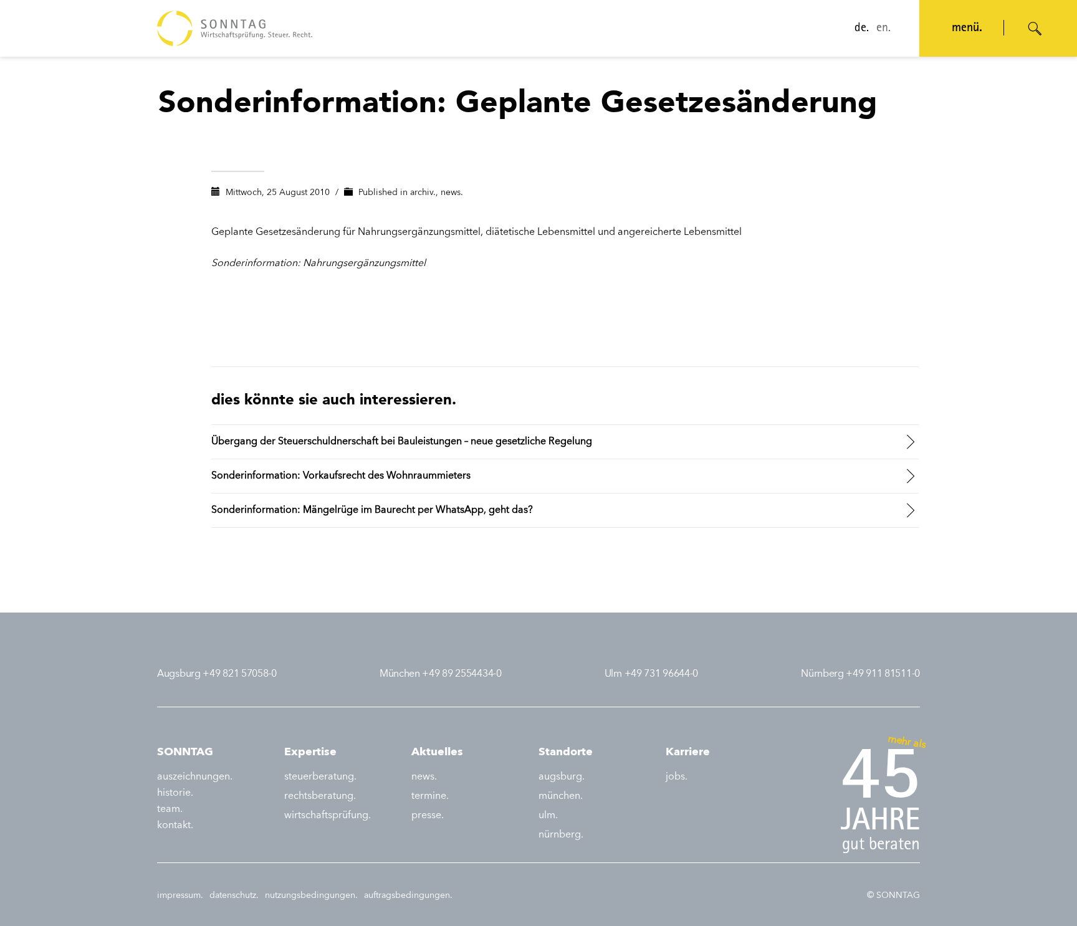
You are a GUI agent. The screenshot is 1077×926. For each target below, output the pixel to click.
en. (883, 28)
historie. (175, 793)
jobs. (676, 777)
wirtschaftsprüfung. (327, 816)
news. (452, 192)
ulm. (548, 816)
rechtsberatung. (320, 796)
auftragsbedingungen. (408, 895)
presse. (427, 816)
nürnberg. (560, 835)
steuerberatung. (320, 777)
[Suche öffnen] (1035, 28)
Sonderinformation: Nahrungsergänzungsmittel (318, 264)
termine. (430, 796)
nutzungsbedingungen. (311, 895)
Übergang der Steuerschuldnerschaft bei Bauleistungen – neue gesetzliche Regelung (401, 442)
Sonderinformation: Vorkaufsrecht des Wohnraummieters (341, 476)
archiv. (423, 192)
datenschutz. (234, 895)
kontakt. (175, 826)
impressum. (180, 895)
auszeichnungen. (194, 777)
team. (170, 809)
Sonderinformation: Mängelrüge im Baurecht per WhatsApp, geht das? (372, 510)
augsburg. (561, 777)
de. (861, 28)
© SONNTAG (893, 895)
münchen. (560, 796)
